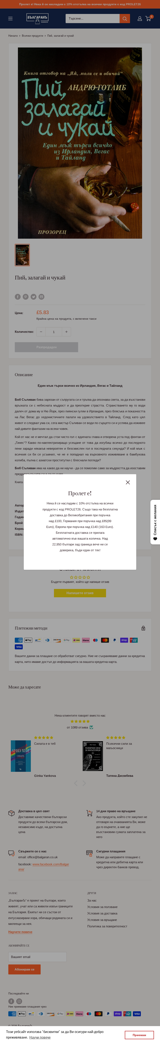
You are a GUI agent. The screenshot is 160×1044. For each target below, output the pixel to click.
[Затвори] (128, 482)
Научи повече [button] (40, 1037)
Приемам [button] (139, 1035)
